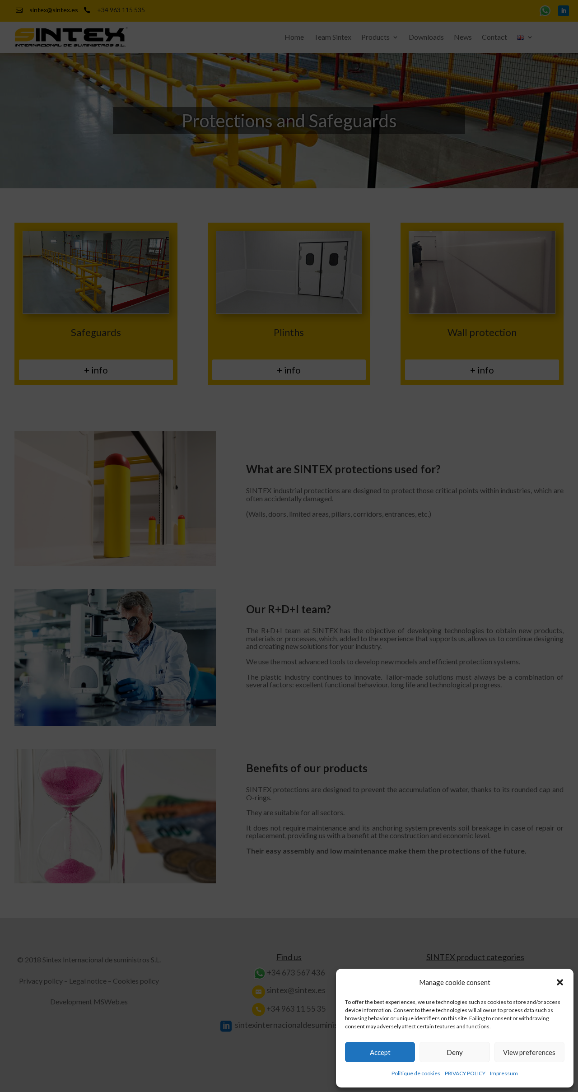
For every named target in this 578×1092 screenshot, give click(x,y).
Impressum (504, 1073)
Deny (455, 1052)
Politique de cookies (416, 1073)
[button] (559, 982)
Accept (380, 1052)
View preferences (529, 1052)
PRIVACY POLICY (465, 1073)
